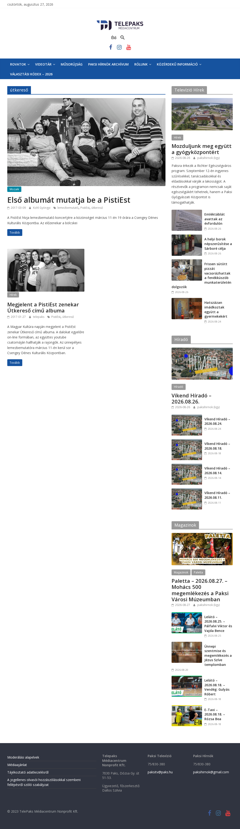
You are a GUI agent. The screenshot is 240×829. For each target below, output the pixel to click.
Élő (113, 37)
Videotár (43, 64)
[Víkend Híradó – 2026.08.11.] (187, 490)
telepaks (39, 317)
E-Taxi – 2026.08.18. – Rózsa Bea (214, 714)
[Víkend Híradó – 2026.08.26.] (202, 350)
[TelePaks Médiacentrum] (120, 21)
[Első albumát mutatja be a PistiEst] (86, 100)
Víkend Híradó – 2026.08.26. (191, 398)
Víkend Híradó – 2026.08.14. (217, 470)
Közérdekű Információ (177, 64)
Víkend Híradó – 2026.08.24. (217, 421)
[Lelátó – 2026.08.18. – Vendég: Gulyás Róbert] (187, 678)
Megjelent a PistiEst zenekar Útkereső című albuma (43, 307)
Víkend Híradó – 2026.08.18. (217, 446)
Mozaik (14, 189)
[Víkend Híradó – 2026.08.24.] (187, 417)
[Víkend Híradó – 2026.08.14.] (187, 466)
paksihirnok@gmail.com (211, 772)
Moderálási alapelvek (23, 757)
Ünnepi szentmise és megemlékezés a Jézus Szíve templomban (218, 655)
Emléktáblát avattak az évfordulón (214, 219)
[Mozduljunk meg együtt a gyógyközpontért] (202, 100)
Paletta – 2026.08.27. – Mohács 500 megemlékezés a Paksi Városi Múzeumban (200, 590)
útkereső (97, 208)
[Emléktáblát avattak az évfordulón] (187, 212)
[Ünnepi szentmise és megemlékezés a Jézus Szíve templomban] (187, 644)
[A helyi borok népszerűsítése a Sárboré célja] (187, 237)
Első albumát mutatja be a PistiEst (68, 200)
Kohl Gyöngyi (42, 208)
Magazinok (181, 572)
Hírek (13, 295)
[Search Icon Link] (122, 37)
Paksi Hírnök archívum (108, 64)
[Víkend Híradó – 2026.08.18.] (187, 441)
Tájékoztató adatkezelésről (28, 772)
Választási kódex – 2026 (31, 74)
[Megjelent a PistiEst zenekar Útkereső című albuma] (45, 251)
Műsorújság (71, 64)
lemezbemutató (68, 208)
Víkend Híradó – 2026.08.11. (217, 495)
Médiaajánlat (17, 765)
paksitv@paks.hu (160, 772)
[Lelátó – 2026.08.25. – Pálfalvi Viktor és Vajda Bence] (187, 615)
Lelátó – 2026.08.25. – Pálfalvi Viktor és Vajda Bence (218, 624)
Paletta (198, 572)
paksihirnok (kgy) (208, 158)
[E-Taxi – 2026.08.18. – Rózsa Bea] (187, 707)
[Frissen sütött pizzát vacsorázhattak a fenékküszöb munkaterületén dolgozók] (187, 262)
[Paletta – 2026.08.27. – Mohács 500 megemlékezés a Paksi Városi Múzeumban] (202, 535)
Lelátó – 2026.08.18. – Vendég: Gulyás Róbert (216, 687)
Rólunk (141, 64)
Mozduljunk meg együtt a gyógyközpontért (202, 148)
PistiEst (85, 208)
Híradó (178, 387)
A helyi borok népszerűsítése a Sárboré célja (218, 243)
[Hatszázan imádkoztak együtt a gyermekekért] (187, 300)
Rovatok (18, 64)
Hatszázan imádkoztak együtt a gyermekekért (215, 309)
